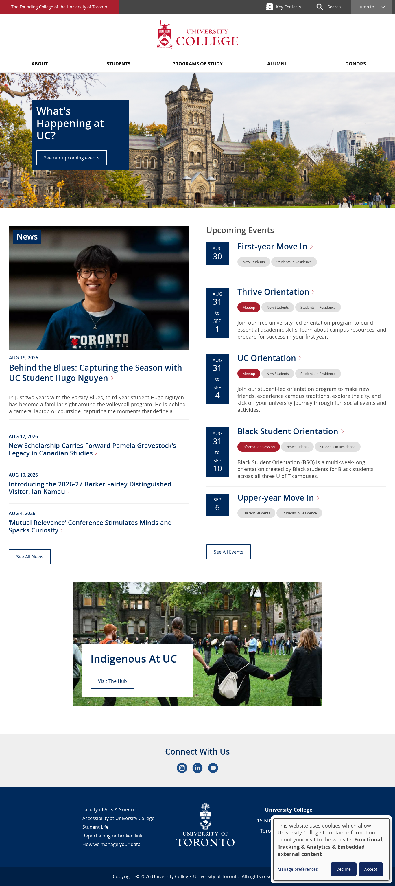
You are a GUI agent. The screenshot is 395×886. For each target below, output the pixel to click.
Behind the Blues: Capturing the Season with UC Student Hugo (95, 372)
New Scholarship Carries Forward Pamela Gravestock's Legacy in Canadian (92, 449)
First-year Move (273, 246)
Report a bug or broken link (112, 835)
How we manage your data (111, 844)
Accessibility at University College (118, 818)
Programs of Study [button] (197, 63)
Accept (370, 869)
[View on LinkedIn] (197, 768)
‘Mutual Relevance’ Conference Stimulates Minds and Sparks (90, 526)
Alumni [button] (276, 63)
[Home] (197, 34)
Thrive (274, 291)
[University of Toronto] (205, 824)
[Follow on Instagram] (182, 768)
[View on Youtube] (213, 768)
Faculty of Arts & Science (109, 809)
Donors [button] (355, 63)
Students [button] (118, 63)
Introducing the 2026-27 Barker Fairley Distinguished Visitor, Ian (90, 488)
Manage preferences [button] (298, 869)
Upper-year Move (276, 497)
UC (267, 358)
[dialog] (331, 849)
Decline (343, 869)
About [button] (40, 63)
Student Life (95, 827)
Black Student (288, 431)
